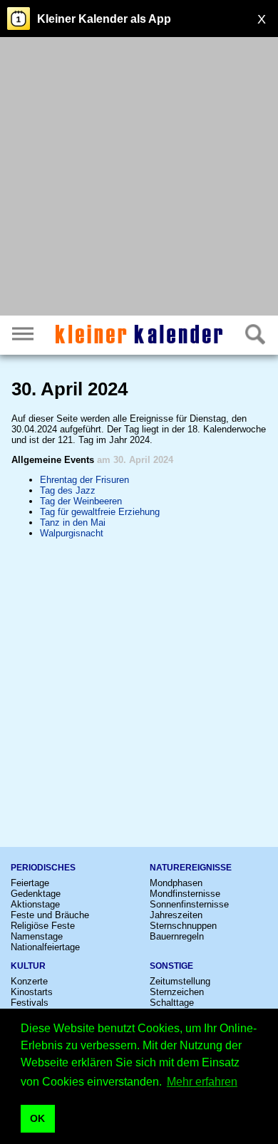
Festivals (29, 1002)
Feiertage (30, 883)
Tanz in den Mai (72, 522)
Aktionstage (35, 904)
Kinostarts (32, 992)
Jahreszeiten (176, 915)
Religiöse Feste (43, 925)
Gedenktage (36, 893)
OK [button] (37, 1118)
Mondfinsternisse (185, 893)
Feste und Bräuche (50, 915)
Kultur (28, 966)
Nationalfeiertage (45, 947)
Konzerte (29, 981)
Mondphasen (176, 883)
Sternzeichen (177, 992)
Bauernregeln (177, 936)
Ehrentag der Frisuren (84, 479)
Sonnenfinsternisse (189, 904)
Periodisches (43, 868)
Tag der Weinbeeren (81, 501)
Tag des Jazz (68, 490)
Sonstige (171, 966)
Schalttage (172, 1002)
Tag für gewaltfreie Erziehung (100, 511)
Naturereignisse (191, 868)
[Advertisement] (139, 178)
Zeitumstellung (180, 981)
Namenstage (37, 936)
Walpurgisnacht (71, 533)
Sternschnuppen (183, 925)
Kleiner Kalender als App (104, 19)
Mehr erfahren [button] (202, 1082)
